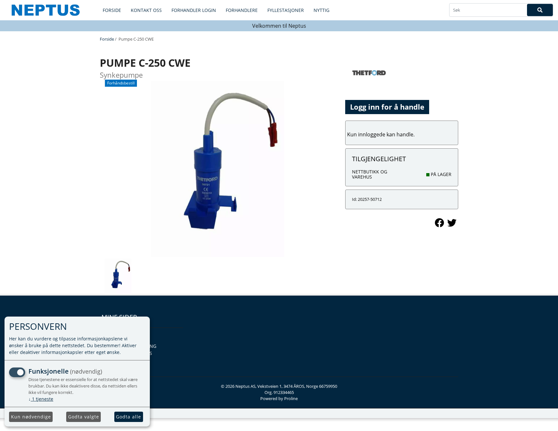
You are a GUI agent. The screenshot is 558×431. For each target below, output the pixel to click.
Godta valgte (83, 417)
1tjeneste (40, 399)
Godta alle (128, 417)
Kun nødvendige (31, 417)
